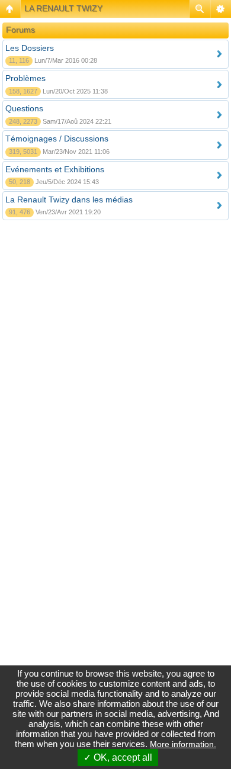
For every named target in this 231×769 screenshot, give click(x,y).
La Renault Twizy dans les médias (69, 199)
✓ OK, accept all (118, 757)
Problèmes (25, 78)
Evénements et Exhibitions (54, 169)
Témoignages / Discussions (56, 138)
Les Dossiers (29, 48)
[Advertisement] (115, 349)
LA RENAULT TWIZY (63, 8)
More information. (183, 744)
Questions (24, 108)
